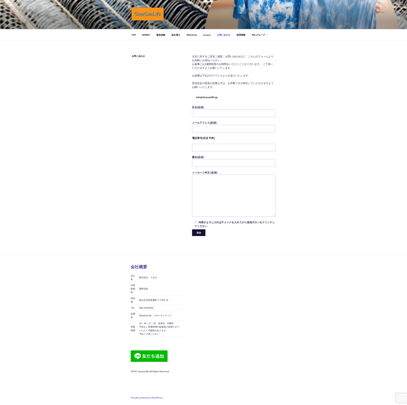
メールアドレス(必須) (204, 122)
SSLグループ (258, 35)
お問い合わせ (223, 35)
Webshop (192, 35)
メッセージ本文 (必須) (204, 172)
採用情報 (241, 35)
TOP (133, 35)
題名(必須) (198, 157)
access (207, 35)
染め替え (176, 35)
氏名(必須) (198, 107)
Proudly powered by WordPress (146, 397)
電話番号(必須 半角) (203, 138)
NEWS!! (146, 35)
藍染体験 (160, 35)
